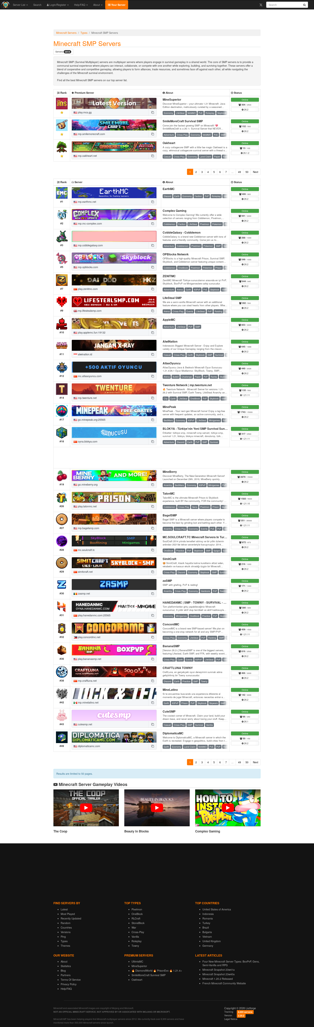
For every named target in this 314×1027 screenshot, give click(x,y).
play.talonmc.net (87, 506)
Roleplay (137, 941)
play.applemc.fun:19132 (91, 332)
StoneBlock (138, 923)
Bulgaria (207, 932)
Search (37, 5)
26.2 (245, 109)
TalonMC (169, 493)
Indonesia (208, 914)
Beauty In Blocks (136, 831)
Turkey (206, 923)
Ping (63, 936)
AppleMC (169, 320)
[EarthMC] (114, 192)
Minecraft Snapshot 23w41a (218, 969)
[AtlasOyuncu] (114, 367)
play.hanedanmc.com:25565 (93, 615)
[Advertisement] (157, 20)
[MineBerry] (114, 475)
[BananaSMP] (114, 649)
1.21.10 (246, 503)
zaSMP (167, 581)
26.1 (245, 721)
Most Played (68, 914)
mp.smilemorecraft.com (91, 134)
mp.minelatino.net (87, 702)
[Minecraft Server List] (5, 4)
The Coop (60, 831)
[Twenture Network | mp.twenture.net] (114, 388)
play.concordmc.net (88, 637)
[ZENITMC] (114, 279)
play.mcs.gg (84, 112)
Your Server (117, 5)
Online (245, 99)
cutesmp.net (84, 724)
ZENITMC (169, 276)
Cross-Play (138, 932)
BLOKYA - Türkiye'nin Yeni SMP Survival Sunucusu (198, 428)
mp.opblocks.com (87, 267)
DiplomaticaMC (173, 733)
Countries (66, 927)
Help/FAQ (80, 5)
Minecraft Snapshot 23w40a (218, 974)
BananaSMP (171, 646)
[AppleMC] (114, 323)
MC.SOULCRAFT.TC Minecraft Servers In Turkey (196, 537)
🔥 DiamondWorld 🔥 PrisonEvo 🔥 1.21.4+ (157, 970)
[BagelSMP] (114, 519)
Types (83, 33)
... (232, 172)
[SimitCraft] (114, 562)
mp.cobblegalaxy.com (90, 245)
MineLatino (170, 690)
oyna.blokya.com (87, 441)
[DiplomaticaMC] (114, 737)
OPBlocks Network (176, 254)
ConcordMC (171, 624)
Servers (62, 51)
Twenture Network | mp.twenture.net (187, 385)
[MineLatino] (114, 693)
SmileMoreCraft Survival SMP (183, 121)
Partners (66, 975)
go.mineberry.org (87, 484)
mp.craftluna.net (87, 680)
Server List (19, 5)
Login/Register (58, 5)
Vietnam (207, 936)
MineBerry (170, 472)
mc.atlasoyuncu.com (89, 376)
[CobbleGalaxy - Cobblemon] (114, 236)
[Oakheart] (114, 146)
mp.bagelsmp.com (88, 528)
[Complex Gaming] (114, 214)
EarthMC (169, 189)
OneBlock (137, 914)
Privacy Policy (69, 984)
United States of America (216, 909)
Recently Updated (71, 918)
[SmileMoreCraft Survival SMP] (114, 125)
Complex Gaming (174, 211)
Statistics (66, 966)
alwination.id (84, 354)
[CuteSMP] (114, 715)
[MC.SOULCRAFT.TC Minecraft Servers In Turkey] (114, 540)
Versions (66, 932)
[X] (260, 4)
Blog (63, 970)
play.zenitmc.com (87, 289)
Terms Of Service (71, 979)
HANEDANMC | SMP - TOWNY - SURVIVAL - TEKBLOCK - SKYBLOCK (211, 602)
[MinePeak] (114, 410)
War (134, 927)
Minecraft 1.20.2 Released (217, 978)
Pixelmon (137, 909)
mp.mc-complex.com (89, 223)
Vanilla (135, 936)
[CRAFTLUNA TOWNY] (114, 671)
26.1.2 (246, 152)
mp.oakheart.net (87, 155)
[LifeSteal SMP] (114, 301)
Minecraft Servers (66, 33)
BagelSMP (170, 515)
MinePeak (169, 407)
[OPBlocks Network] (114, 258)
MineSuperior (172, 99)
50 (246, 172)
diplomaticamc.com (88, 746)
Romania (207, 918)
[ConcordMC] (114, 628)
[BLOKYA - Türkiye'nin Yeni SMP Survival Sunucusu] (114, 432)
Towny (135, 945)
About (97, 5)
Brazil (205, 927)
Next (255, 172)
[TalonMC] (114, 497)
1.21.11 (246, 395)
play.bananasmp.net (89, 659)
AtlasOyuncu (172, 363)
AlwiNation (170, 341)
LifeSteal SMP (172, 298)
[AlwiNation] (114, 345)
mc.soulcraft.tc (86, 550)
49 (239, 172)
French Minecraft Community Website (224, 983)
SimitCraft (169, 559)
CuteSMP (169, 711)
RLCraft (136, 918)
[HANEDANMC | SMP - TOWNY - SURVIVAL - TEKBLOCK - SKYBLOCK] (114, 606)
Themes (65, 945)
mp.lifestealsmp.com (89, 310)
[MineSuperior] (114, 103)
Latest (64, 909)
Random (66, 923)
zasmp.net (83, 593)
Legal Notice (230, 1019)
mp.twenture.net (87, 398)
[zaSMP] (114, 584)
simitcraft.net (85, 571)
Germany (207, 945)
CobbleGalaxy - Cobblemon (182, 232)
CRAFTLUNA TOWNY (178, 668)
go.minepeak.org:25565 (91, 419)
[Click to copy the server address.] (152, 112)
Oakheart (169, 143)
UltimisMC (137, 961)
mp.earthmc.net (86, 201)
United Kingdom (211, 941)
